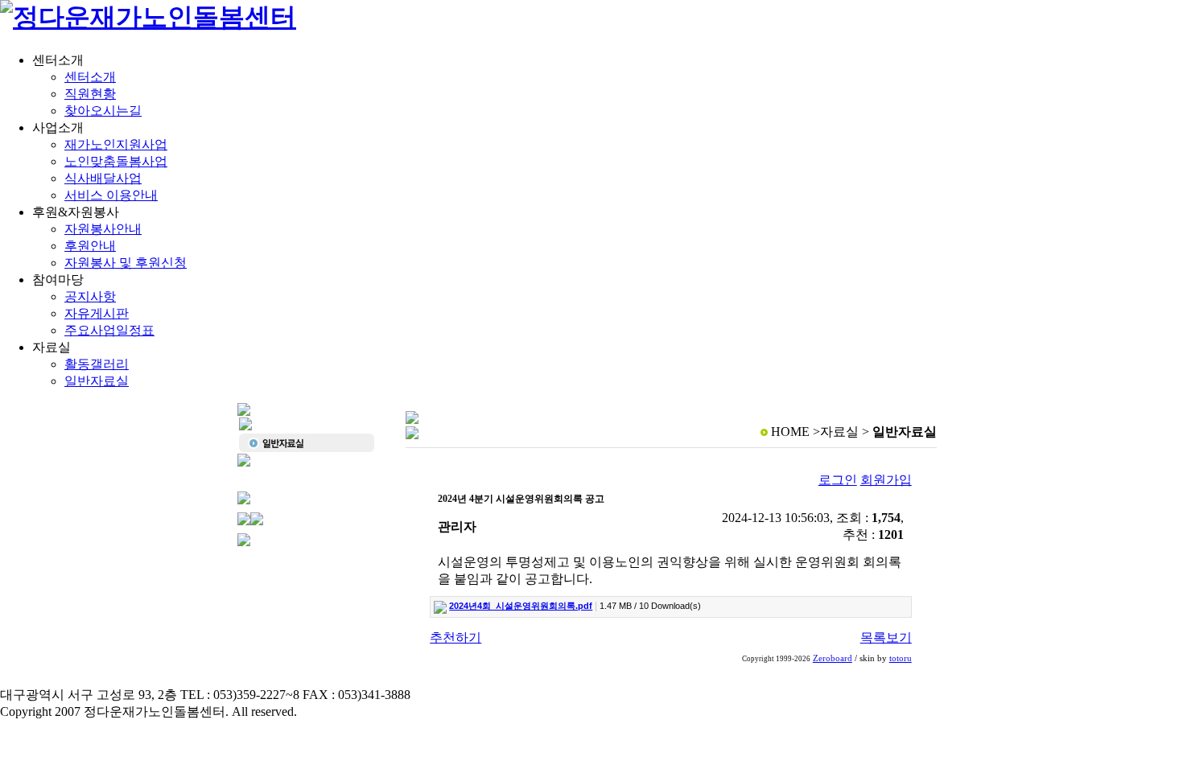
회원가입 (886, 480)
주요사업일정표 (109, 330)
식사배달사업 (103, 178)
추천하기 (455, 637)
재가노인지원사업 (115, 144)
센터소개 (90, 77)
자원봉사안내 (103, 229)
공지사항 (90, 296)
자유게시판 (96, 313)
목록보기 (886, 637)
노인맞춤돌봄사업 (115, 161)
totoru (900, 658)
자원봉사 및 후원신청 (125, 262)
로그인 (837, 480)
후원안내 (90, 246)
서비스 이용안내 (111, 195)
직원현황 (90, 94)
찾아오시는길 (103, 110)
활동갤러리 (96, 364)
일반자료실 (96, 381)
